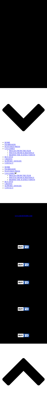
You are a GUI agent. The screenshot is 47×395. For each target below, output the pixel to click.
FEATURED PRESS (12, 147)
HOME (7, 142)
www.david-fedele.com (23, 216)
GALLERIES (10, 149)
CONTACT (9, 163)
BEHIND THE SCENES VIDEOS (22, 155)
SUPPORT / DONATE (13, 161)
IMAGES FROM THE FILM (20, 151)
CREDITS (8, 159)
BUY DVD (9, 157)
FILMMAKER (10, 145)
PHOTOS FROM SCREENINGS (21, 153)
